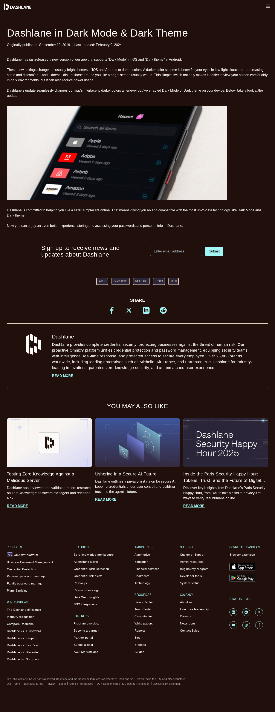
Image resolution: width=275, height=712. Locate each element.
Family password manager (25, 583)
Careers (185, 616)
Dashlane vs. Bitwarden (23, 652)
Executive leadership (194, 609)
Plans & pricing (17, 590)
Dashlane (141, 281)
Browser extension (242, 554)
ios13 (159, 281)
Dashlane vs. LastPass (22, 645)
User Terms (13, 683)
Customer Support (192, 554)
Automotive (142, 554)
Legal (62, 683)
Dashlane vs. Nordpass (23, 659)
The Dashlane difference (24, 609)
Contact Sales (189, 630)
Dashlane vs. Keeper (21, 638)
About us (186, 602)
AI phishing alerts (86, 561)
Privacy (51, 683)
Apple (102, 281)
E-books (140, 644)
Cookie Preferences (81, 683)
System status (190, 583)
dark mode (120, 281)
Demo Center (143, 602)
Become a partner (86, 630)
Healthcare (142, 576)
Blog (137, 637)
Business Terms (33, 683)
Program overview (86, 623)
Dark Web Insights (86, 597)
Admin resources (191, 561)
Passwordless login (87, 590)
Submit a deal (83, 644)
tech (174, 281)
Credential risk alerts (88, 576)
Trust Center (143, 609)
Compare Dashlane (20, 624)
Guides (139, 652)
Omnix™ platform (23, 555)
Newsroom (187, 623)
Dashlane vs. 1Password (24, 631)
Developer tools (191, 576)
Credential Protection (21, 569)
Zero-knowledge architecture (94, 554)
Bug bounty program (194, 569)
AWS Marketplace (86, 652)
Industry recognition (20, 616)
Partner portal (83, 637)
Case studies (143, 616)
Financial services (146, 569)
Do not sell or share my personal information (123, 683)
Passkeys (80, 583)
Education (141, 561)
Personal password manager (27, 576)
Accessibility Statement (167, 683)
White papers (143, 623)
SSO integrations (85, 604)
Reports (139, 630)
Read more (62, 376)
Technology (142, 583)
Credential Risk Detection (91, 569)
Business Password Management (30, 562)
